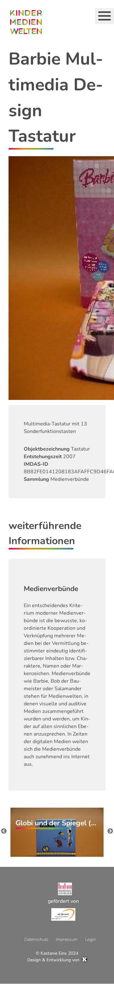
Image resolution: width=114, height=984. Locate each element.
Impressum (67, 939)
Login (90, 939)
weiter (110, 831)
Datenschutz (36, 939)
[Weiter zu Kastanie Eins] (84, 960)
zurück (4, 831)
